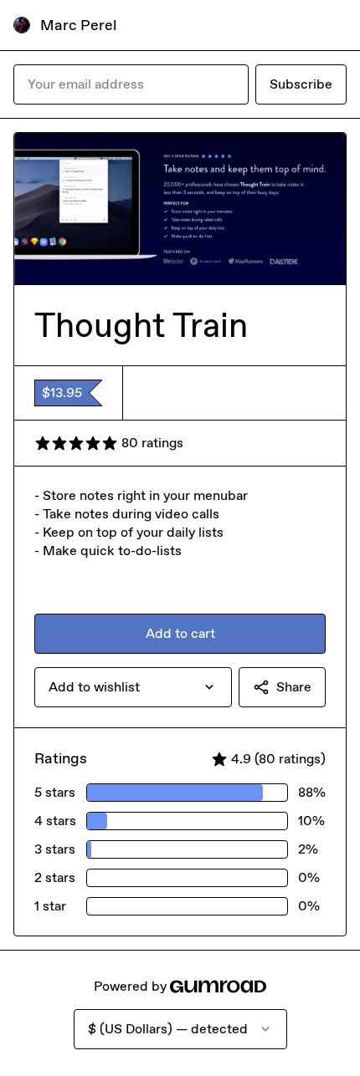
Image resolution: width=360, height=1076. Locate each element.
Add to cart (180, 633)
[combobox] (133, 687)
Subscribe (301, 84)
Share (293, 687)
